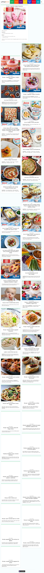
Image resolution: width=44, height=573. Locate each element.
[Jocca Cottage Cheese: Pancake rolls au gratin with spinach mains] (10, 216)
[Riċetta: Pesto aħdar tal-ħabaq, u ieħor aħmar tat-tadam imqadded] (31, 487)
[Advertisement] (10, 49)
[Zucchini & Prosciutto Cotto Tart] (31, 165)
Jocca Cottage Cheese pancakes (31, 122)
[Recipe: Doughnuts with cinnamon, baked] (31, 511)
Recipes (32, 148)
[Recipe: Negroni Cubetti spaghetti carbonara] (10, 318)
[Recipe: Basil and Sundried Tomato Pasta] (10, 393)
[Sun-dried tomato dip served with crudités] (31, 256)
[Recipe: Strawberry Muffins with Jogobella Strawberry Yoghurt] (10, 269)
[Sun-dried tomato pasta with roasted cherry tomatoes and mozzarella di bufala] (10, 241)
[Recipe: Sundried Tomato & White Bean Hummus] (31, 393)
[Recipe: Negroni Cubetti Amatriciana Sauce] (31, 317)
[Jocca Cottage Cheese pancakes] (31, 110)
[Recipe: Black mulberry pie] (10, 490)
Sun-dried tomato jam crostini (10, 100)
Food (30, 148)
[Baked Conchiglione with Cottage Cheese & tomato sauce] (10, 175)
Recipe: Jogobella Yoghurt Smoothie (31, 94)
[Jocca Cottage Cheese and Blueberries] (31, 137)
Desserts (32, 347)
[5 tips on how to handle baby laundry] (10, 294)
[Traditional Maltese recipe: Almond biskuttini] (10, 443)
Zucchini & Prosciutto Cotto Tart (31, 177)
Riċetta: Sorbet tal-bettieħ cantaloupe (31, 542)
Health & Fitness (11, 301)
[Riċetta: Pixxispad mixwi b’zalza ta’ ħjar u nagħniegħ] (31, 462)
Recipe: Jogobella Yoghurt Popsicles (14, 6)
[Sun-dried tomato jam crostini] (10, 91)
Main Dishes (11, 402)
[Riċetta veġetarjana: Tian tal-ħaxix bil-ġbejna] (10, 530)
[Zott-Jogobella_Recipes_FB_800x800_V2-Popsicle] (14, 18)
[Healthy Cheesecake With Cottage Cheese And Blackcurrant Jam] (31, 341)
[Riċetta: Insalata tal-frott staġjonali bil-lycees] (10, 552)
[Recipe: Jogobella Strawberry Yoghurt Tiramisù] (10, 65)
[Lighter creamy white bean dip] (10, 344)
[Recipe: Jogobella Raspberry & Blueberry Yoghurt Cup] (31, 290)
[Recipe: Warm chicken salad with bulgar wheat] (10, 418)
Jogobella (11, 279)
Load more (22, 571)
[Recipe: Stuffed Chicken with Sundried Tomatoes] (10, 367)
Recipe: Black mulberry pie (11, 497)
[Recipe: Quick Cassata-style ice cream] (10, 510)
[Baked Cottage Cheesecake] (10, 148)
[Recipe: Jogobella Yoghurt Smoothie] (31, 82)
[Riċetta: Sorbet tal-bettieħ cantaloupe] (31, 534)
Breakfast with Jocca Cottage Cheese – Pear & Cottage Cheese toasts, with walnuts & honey (31, 206)
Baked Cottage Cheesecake (10, 159)
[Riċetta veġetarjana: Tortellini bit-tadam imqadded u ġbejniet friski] (31, 417)
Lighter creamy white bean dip (10, 352)
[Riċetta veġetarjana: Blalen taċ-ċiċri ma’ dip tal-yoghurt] (31, 439)
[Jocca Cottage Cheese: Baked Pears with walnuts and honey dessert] (31, 53)
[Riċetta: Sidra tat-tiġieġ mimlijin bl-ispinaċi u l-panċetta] (10, 468)
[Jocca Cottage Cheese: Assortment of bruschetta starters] (31, 222)
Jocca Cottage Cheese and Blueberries (31, 149)
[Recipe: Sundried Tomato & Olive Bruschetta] (31, 366)
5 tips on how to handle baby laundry (10, 302)
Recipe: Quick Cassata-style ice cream (10, 518)
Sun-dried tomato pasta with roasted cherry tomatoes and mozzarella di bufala (11, 251)
